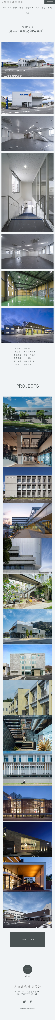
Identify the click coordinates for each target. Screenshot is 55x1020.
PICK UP (7, 8)
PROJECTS (27, 386)
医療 (15, 7)
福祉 (43, 8)
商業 (50, 8)
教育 (21, 8)
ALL (27, 13)
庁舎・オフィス (32, 8)
